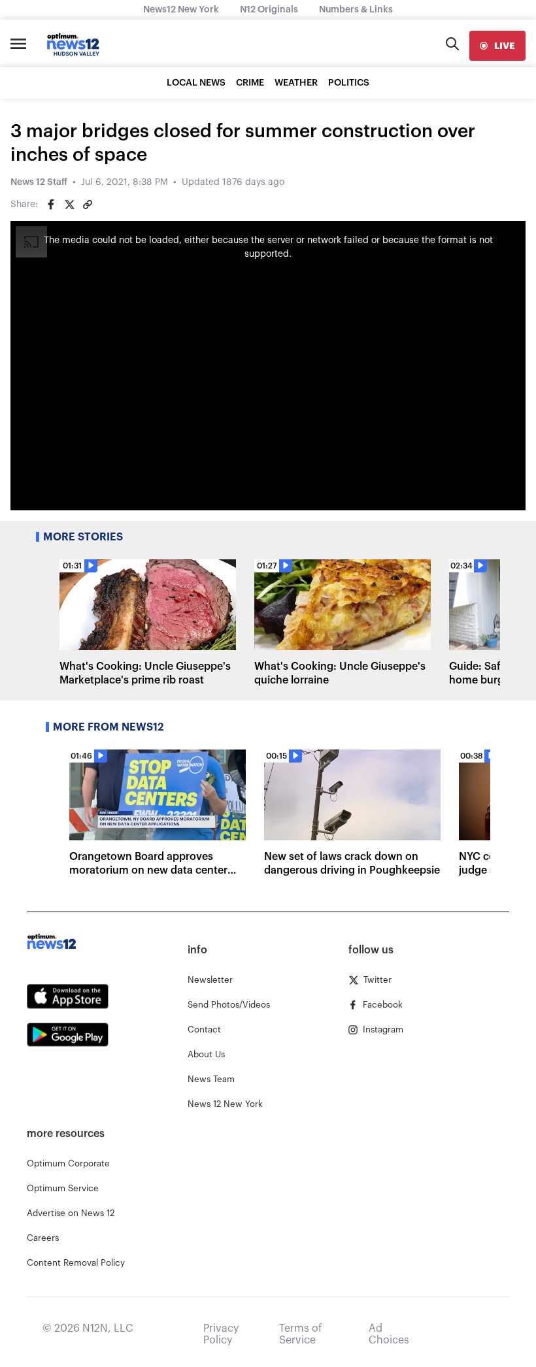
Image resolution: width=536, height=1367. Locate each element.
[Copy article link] (87, 204)
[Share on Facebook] (51, 204)
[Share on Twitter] (69, 204)
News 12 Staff (38, 182)
